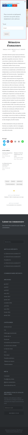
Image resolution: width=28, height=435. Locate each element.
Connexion (6, 376)
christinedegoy (12, 49)
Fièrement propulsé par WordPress (13, 430)
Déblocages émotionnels (10, 333)
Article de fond (8, 327)
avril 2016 (6, 306)
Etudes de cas (7, 336)
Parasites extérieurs (9, 358)
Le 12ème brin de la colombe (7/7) (12, 253)
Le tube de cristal (8, 348)
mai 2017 (6, 287)
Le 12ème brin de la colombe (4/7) (12, 266)
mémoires (19, 181)
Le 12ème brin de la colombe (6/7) (12, 256)
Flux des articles (9, 379)
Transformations (10, 184)
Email (4, 24)
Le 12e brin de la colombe (10, 345)
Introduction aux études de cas (12, 342)
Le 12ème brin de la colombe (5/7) (12, 263)
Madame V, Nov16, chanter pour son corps (18, 154)
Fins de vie (6, 339)
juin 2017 (6, 284)
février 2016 (7, 312)
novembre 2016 (8, 302)
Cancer (7, 181)
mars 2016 (6, 309)
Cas (5, 330)
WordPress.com (18, 431)
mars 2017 (6, 293)
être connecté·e (13, 225)
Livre (5, 352)
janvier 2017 (7, 299)
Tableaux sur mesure (9, 361)
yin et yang (19, 184)
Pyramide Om (7, 260)
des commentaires (9, 382)
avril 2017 (6, 290)
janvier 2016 (7, 315)
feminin (13, 181)
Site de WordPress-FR (9, 385)
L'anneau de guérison (7, 153)
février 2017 (7, 296)
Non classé (6, 355)
